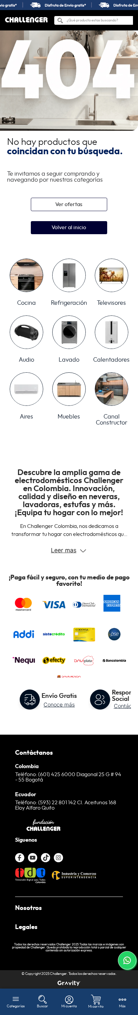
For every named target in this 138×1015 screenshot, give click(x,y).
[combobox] (93, 20)
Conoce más (59, 704)
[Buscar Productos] (60, 21)
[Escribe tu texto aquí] (69, 983)
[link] (69, 5)
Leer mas (63, 550)
